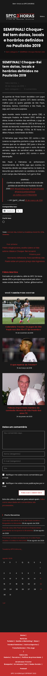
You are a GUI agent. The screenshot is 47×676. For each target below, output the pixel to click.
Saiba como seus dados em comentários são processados (23, 502)
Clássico (20, 232)
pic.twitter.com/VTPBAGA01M (25, 195)
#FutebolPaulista (37, 189)
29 (41, 589)
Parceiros (16, 657)
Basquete (8, 664)
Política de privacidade (31, 657)
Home (22, 635)
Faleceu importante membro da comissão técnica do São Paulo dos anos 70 (23, 411)
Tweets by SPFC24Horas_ (12, 549)
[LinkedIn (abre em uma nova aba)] (28, 6)
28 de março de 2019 (34, 200)
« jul (3, 603)
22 (41, 584)
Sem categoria (12, 89)
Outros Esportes (31, 645)
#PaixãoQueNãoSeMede (25, 192)
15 (40, 578)
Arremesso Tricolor (23, 662)
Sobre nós (23, 655)
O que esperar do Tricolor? (23, 364)
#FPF (12, 189)
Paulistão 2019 (38, 232)
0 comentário (30, 89)
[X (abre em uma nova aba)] (19, 6)
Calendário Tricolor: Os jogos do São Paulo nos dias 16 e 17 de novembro (23, 328)
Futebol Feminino (15, 645)
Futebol (10, 641)
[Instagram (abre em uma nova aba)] (25, 6)
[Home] (3, 52)
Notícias (23, 639)
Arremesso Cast (20, 664)
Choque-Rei (11, 232)
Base (36, 641)
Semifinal (5, 234)
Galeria (7, 657)
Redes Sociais (35, 664)
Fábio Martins (11, 83)
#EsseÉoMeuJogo (22, 189)
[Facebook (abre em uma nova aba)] (22, 6)
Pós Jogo (31, 648)
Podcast (23, 669)
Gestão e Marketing (24, 641)
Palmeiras (28, 232)
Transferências (18, 648)
